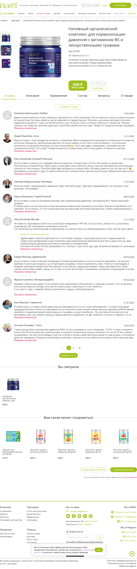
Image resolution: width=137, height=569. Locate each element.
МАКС (80, 524)
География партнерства (11, 520)
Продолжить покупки (93, 469)
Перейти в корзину (124, 469)
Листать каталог (7, 533)
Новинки (21, 13)
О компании (24, 5)
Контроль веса (69, 13)
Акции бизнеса (34, 514)
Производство (45, 5)
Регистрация (120, 5)
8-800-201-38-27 (91, 521)
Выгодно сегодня (43, 13)
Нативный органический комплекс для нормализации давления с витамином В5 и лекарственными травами (74, 20)
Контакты (4, 517)
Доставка (31, 536)
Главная (3, 20)
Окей (99, 550)
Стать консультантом (36, 511)
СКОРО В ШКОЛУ (119, 13)
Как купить (32, 542)
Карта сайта (32, 539)
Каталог (74, 5)
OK (99, 537)
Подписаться (76, 531)
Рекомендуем (6, 536)
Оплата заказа (33, 533)
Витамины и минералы (87, 13)
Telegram (88, 524)
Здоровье (57, 13)
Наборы (31, 13)
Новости (4, 514)
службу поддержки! (129, 477)
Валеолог (132, 13)
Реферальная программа (33, 518)
